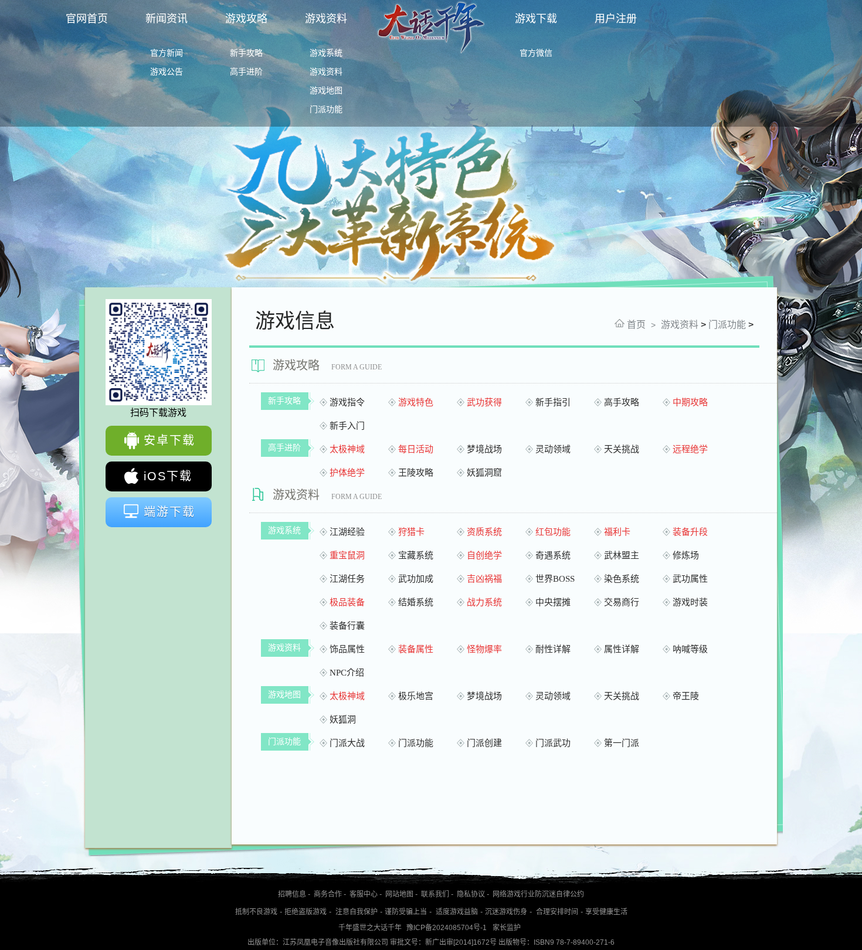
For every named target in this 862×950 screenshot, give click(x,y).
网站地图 (399, 894)
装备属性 (415, 649)
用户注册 (616, 19)
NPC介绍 (347, 673)
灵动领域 (553, 449)
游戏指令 (347, 402)
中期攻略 (690, 402)
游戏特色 (415, 402)
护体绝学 (347, 473)
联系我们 (435, 894)
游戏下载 (536, 19)
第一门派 (621, 743)
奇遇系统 (553, 555)
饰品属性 (347, 649)
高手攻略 (621, 402)
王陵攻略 (415, 473)
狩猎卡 (411, 532)
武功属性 (690, 579)
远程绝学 (690, 449)
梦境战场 (484, 449)
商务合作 (328, 894)
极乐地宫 (415, 696)
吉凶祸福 (484, 579)
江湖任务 (347, 579)
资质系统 (484, 532)
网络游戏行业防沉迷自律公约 (538, 894)
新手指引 (553, 402)
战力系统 (484, 602)
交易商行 (621, 602)
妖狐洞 (343, 719)
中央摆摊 (553, 602)
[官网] (431, 52)
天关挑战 (621, 449)
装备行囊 (347, 626)
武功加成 (415, 579)
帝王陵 (686, 696)
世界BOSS (555, 579)
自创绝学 (484, 555)
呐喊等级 (690, 649)
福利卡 (617, 532)
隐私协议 (471, 894)
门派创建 (484, 743)
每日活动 (415, 449)
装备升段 (690, 532)
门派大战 (347, 743)
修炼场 (686, 555)
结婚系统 (415, 602)
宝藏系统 (415, 555)
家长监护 (507, 928)
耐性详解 (553, 649)
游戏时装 (690, 602)
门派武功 (553, 743)
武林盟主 (621, 555)
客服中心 (363, 894)
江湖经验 (347, 532)
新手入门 (347, 426)
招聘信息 (292, 894)
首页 (636, 325)
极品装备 (347, 602)
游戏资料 (326, 19)
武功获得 (484, 402)
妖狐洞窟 (484, 473)
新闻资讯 (166, 19)
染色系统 (621, 579)
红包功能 (553, 532)
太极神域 (347, 449)
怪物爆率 (484, 649)
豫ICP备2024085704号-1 (446, 928)
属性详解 (621, 649)
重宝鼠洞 (347, 555)
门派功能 (727, 325)
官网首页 (87, 19)
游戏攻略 (246, 19)
